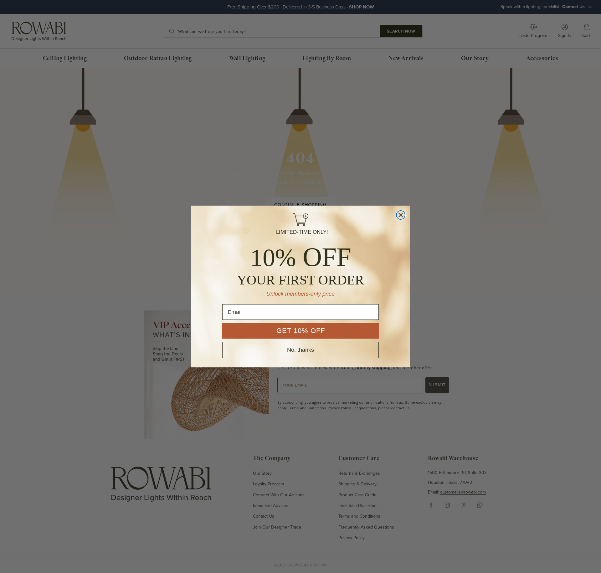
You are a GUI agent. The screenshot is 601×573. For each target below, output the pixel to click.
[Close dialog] (400, 215)
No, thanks (300, 350)
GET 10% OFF (300, 331)
